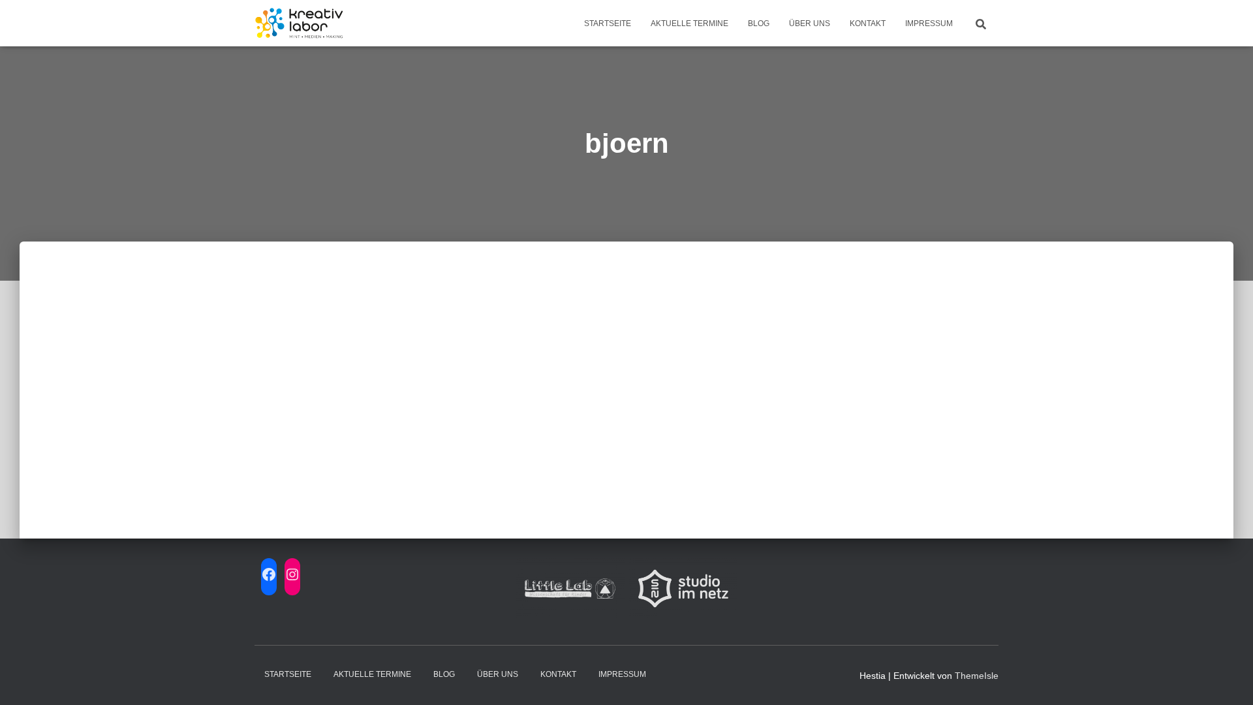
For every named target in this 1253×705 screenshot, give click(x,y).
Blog (758, 23)
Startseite (607, 23)
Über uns (809, 23)
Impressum (929, 23)
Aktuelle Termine (689, 23)
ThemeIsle (976, 675)
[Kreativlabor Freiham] (299, 23)
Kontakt (868, 23)
